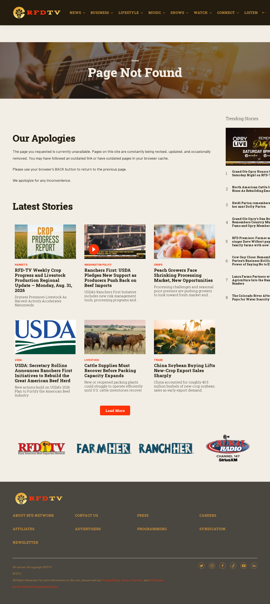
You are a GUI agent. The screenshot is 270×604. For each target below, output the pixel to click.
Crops (158, 264)
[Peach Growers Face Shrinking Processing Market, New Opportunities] (184, 242)
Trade (158, 360)
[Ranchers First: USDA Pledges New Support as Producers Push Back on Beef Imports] (115, 242)
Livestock (91, 360)
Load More (115, 410)
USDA (18, 360)
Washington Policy (98, 264)
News (75, 12)
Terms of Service (131, 580)
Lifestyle (128, 12)
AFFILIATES (23, 529)
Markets (21, 264)
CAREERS (207, 515)
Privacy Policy (110, 580)
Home (135, 60)
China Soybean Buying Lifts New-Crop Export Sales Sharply (184, 370)
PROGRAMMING (152, 529)
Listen (251, 12)
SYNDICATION (212, 529)
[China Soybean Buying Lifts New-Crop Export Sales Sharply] (184, 337)
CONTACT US (86, 515)
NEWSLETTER (25, 542)
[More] (84, 12)
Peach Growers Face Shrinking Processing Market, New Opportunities (183, 275)
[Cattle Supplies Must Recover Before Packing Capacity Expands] (115, 337)
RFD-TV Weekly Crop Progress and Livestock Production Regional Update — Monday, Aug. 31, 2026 (43, 280)
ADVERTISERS (88, 529)
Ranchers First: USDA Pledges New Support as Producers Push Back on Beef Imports (110, 277)
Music (154, 12)
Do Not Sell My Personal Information (35, 586)
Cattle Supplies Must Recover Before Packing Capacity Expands (110, 370)
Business (99, 12)
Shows (177, 12)
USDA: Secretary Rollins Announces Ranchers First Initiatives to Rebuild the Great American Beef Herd (43, 373)
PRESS (142, 515)
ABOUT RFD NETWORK (33, 515)
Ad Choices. (156, 580)
